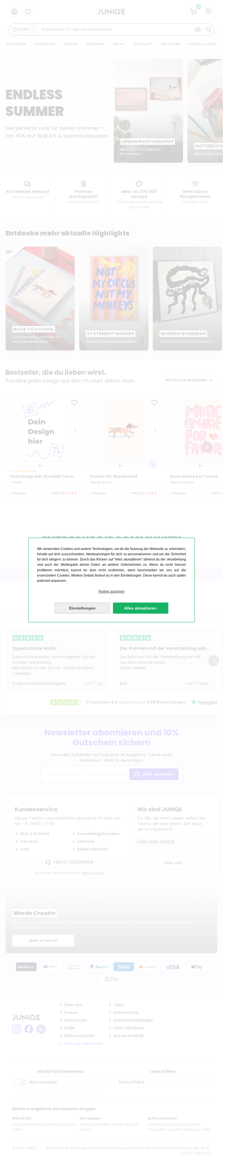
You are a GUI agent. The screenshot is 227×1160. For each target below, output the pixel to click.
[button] (111, 591)
